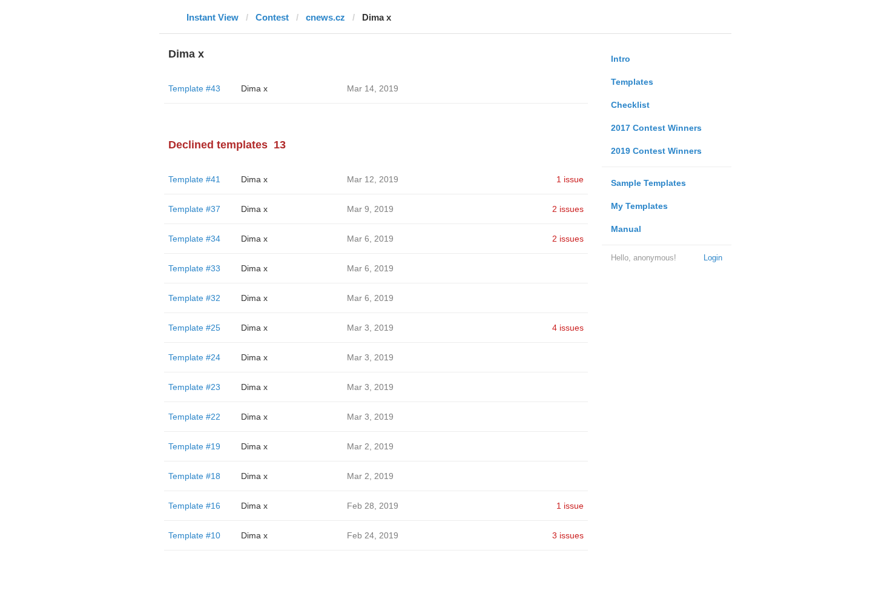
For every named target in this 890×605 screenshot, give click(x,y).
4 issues (568, 327)
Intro (620, 59)
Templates (632, 82)
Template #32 (194, 298)
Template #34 (194, 238)
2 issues (568, 209)
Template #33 (194, 268)
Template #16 (194, 506)
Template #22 (194, 417)
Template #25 (194, 327)
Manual (626, 229)
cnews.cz (325, 17)
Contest (272, 17)
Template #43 (194, 88)
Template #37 (194, 209)
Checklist (630, 105)
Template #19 (194, 446)
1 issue (570, 179)
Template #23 (194, 387)
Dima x (254, 88)
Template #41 (194, 179)
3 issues (568, 535)
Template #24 (194, 357)
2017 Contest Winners (656, 128)
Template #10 (194, 535)
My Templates (639, 206)
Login (713, 257)
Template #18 (194, 476)
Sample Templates (648, 183)
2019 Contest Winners (656, 151)
